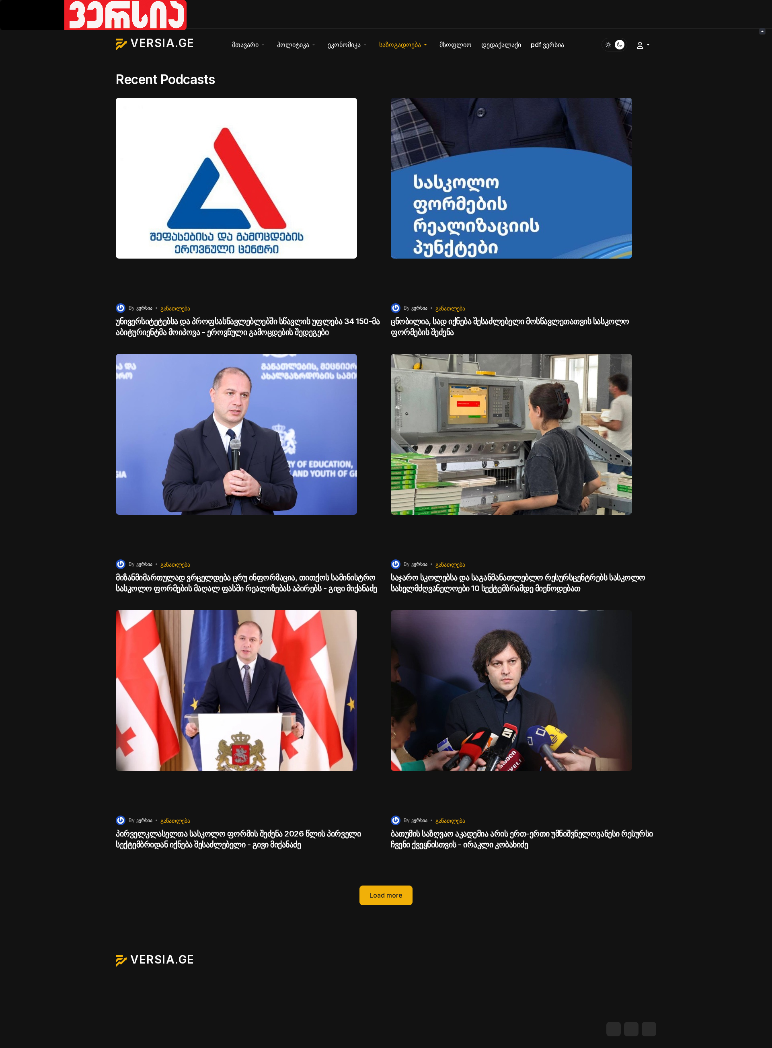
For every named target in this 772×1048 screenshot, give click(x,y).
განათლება (175, 308)
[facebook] (613, 1029)
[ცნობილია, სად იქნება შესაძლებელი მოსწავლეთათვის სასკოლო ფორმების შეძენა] (523, 197)
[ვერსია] (120, 307)
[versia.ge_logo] (93, 14)
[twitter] (631, 1029)
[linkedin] (649, 1029)
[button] (249, 45)
